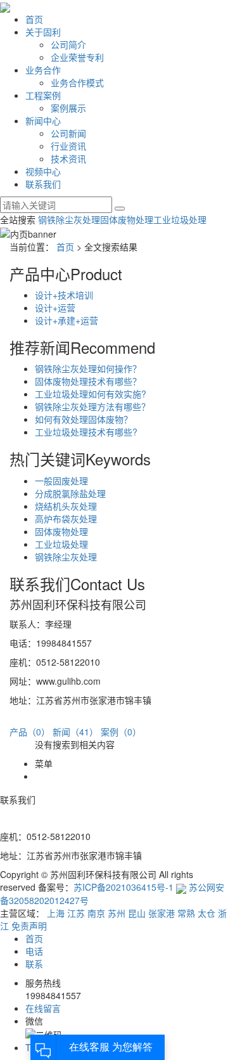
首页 (34, 19)
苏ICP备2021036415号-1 (123, 887)
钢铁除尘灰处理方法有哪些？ (92, 406)
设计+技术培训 (64, 294)
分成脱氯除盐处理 (70, 493)
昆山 (137, 913)
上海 (56, 913)
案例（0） (121, 731)
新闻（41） (75, 731)
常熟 (186, 913)
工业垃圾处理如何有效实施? (90, 393)
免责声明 (29, 925)
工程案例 (43, 95)
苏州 (116, 913)
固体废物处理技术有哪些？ (88, 381)
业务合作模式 (77, 82)
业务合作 (43, 69)
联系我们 (43, 184)
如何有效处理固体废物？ (83, 419)
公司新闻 (68, 133)
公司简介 (68, 44)
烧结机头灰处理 (66, 506)
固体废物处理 (126, 219)
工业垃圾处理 (179, 219)
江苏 (76, 913)
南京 (96, 913)
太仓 (206, 913)
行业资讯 (68, 145)
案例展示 (68, 107)
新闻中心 (43, 120)
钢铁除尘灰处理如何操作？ (88, 368)
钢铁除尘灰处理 (69, 219)
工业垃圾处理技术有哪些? (86, 431)
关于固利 (43, 31)
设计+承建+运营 (66, 320)
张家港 (161, 913)
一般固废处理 (61, 480)
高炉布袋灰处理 (66, 518)
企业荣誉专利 (77, 57)
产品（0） (30, 731)
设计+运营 (55, 307)
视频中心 (43, 171)
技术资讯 (68, 158)
